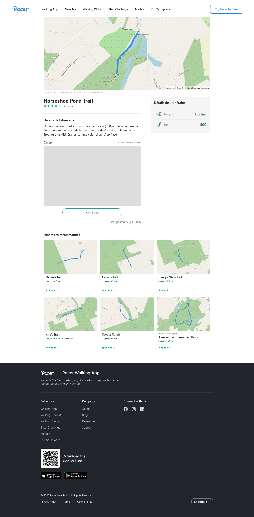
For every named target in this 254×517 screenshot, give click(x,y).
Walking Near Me (52, 415)
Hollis (82, 92)
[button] (60, 491)
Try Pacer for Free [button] (226, 9)
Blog (85, 415)
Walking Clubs (92, 9)
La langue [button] (200, 501)
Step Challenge (118, 9)
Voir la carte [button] (92, 212)
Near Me (70, 9)
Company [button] (88, 401)
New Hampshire (67, 92)
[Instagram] (134, 409)
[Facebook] (126, 409)
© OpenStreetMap (183, 87)
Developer (88, 421)
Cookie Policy (84, 501)
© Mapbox (170, 87)
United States (50, 92)
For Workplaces (161, 9)
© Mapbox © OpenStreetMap (128, 142)
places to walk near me (65, 383)
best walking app (68, 380)
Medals (139, 9)
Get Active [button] (47, 401)
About (86, 409)
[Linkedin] (142, 409)
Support (87, 427)
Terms (66, 501)
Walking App (50, 9)
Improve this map (200, 88)
